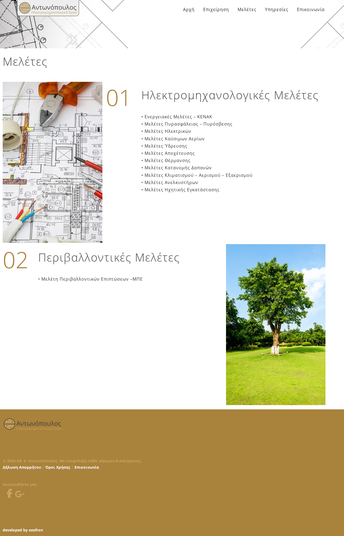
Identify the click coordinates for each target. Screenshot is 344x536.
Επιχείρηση (216, 9)
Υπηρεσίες (276, 9)
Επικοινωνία (311, 9)
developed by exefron (23, 530)
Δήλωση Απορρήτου (22, 467)
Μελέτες (247, 9)
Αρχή (189, 9)
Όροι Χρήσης (57, 467)
